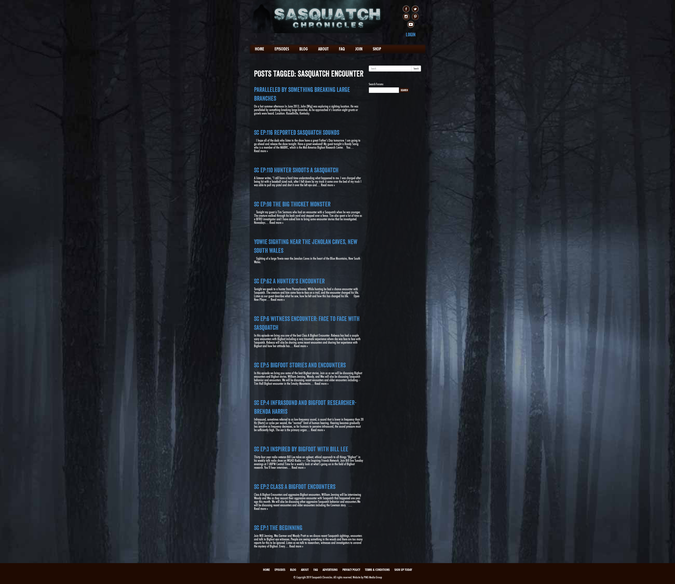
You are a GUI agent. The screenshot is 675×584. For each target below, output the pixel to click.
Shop (377, 48)
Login (411, 34)
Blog (303, 48)
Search (416, 68)
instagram (406, 17)
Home (259, 48)
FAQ (342, 48)
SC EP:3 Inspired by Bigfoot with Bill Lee (301, 449)
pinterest (415, 17)
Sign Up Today (403, 570)
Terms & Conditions (377, 570)
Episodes (282, 48)
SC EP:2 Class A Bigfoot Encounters (294, 487)
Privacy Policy (351, 570)
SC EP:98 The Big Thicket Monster (292, 204)
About (323, 48)
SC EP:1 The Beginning (278, 528)
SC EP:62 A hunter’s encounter (289, 281)
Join (358, 48)
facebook (406, 9)
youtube (410, 24)
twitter (415, 9)
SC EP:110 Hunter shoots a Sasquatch (296, 170)
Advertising (330, 570)
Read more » (261, 151)
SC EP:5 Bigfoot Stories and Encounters (300, 365)
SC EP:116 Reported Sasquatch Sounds (296, 132)
